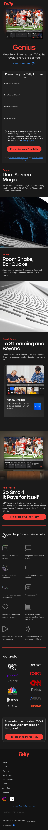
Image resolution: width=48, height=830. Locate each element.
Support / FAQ (8, 779)
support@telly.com (27, 140)
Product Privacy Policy (20, 820)
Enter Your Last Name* (12, 95)
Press (4, 784)
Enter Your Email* (10, 118)
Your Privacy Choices (7, 825)
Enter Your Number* (11, 106)
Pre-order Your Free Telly (24, 516)
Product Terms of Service (7, 820)
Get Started (7, 775)
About (4, 767)
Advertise (6, 788)
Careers (5, 771)
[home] (8, 4)
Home (4, 762)
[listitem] (24, 391)
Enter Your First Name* (12, 83)
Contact (5, 792)
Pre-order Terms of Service (18, 158)
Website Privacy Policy (31, 821)
